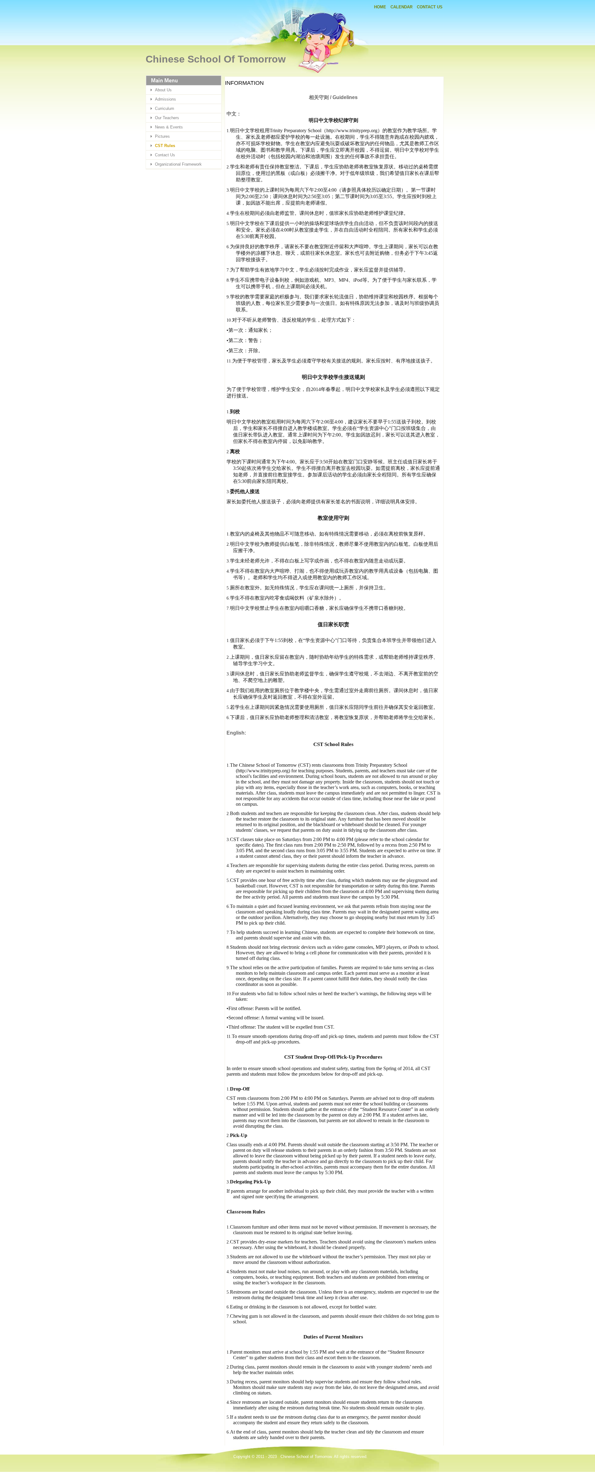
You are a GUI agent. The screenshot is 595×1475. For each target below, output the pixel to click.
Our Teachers (167, 117)
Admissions (165, 99)
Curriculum (164, 108)
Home (380, 7)
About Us (163, 90)
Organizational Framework (178, 164)
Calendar (401, 7)
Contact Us (430, 7)
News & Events (169, 127)
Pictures (162, 136)
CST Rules (165, 145)
